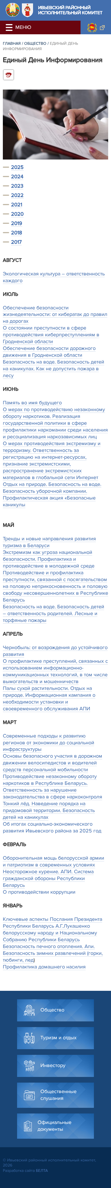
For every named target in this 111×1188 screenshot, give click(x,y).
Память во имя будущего (32, 402)
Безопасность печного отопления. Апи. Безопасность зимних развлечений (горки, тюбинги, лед (53, 953)
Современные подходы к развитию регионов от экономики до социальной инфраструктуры (48, 743)
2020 (17, 214)
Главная (12, 43)
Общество (35, 43)
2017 (16, 242)
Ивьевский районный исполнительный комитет (70, 10)
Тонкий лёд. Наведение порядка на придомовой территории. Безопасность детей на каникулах (49, 810)
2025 (17, 167)
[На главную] (13, 10)
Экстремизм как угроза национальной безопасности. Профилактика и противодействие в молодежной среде (48, 559)
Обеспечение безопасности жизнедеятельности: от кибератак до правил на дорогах (55, 314)
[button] (10, 27)
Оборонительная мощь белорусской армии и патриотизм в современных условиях (53, 861)
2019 (16, 223)
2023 (17, 186)
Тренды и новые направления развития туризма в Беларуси (49, 542)
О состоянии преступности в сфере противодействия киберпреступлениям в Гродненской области (51, 335)
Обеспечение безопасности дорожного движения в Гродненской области (49, 351)
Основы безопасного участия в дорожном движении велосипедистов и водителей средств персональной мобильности (52, 763)
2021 (16, 204)
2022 (17, 195)
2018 (16, 232)
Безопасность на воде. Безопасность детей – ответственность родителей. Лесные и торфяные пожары (53, 613)
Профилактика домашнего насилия (44, 967)
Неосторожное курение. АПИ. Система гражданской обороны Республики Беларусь (48, 878)
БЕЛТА (42, 1170)
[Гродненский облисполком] (96, 27)
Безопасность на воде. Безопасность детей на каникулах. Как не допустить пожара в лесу (53, 369)
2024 (17, 176)
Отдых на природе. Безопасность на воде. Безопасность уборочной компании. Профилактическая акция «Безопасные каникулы (52, 494)
